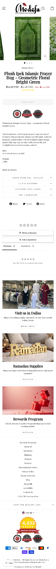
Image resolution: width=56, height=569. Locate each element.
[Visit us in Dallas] (28, 294)
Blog (28, 480)
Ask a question (27, 195)
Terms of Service (28, 475)
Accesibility (28, 488)
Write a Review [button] (29, 233)
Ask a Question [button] (29, 239)
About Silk (28, 484)
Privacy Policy (28, 471)
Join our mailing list (27, 505)
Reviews (27, 463)
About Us (28, 446)
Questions (28, 451)
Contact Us (28, 492)
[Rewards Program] (28, 400)
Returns (28, 459)
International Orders (28, 467)
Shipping (28, 455)
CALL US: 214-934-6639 (28, 496)
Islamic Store (27, 68)
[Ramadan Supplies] (28, 347)
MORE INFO (28, 326)
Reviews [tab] (7, 246)
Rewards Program (28, 442)
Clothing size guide (28, 189)
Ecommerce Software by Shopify (27, 567)
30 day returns (28, 183)
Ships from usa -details (28, 178)
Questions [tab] (25, 246)
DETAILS (28, 379)
